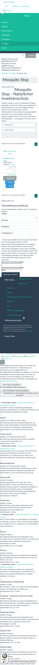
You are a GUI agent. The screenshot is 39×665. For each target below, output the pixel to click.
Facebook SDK (5, 477)
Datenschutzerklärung (9, 381)
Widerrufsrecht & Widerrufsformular (19, 297)
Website (3, 418)
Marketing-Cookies (8, 564)
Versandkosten (11, 175)
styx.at (4, 48)
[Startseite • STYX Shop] (7, 14)
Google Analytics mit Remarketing (12, 582)
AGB (8, 306)
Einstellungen (20, 394)
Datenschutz (22, 283)
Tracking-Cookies (7, 514)
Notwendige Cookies (9, 402)
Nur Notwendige (16, 390)
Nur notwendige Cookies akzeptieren (13, 387)
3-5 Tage (12, 164)
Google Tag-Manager (7, 612)
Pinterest (3, 550)
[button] (8, 11)
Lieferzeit (9, 301)
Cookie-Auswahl (6, 434)
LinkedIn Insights (6, 647)
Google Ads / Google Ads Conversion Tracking (16, 596)
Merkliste (10, 182)
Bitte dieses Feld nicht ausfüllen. (13, 262)
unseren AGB (28, 331)
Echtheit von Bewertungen (15, 310)
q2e (32, 354)
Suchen (31, 55)
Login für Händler (9, 2)
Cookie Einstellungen (13, 315)
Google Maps (4, 500)
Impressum (10, 288)
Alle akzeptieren (11, 385)
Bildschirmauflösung (7, 463)
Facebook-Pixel (5, 631)
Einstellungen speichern (19, 661)
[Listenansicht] (34, 135)
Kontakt (9, 292)
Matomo (3, 532)
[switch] (4, 662)
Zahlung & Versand (25, 279)
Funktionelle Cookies (8, 446)
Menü (27, 16)
